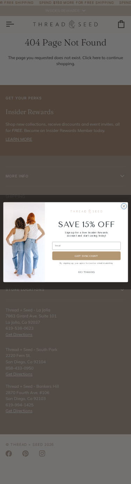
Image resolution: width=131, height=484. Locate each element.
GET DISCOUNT (86, 255)
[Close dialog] (123, 206)
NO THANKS (86, 271)
